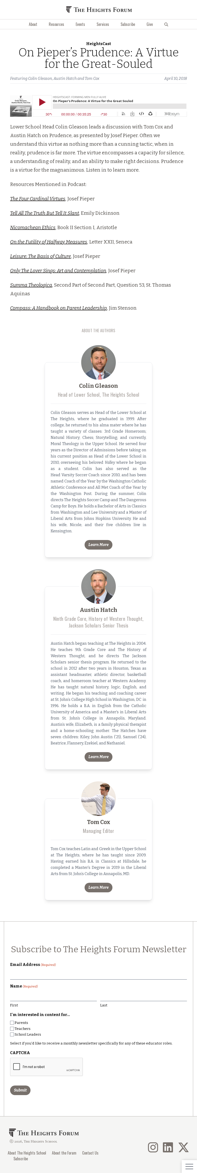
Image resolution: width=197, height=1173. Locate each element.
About (33, 24)
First (14, 1005)
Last (103, 1005)
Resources (56, 24)
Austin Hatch (65, 78)
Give (150, 24)
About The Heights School (27, 1153)
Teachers (23, 1029)
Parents (21, 1023)
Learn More (98, 544)
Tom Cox (92, 78)
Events (80, 24)
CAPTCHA (20, 1053)
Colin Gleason (40, 78)
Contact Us (90, 1153)
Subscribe (128, 24)
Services (103, 24)
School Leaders (28, 1034)
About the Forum (64, 1153)
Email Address (33, 964)
